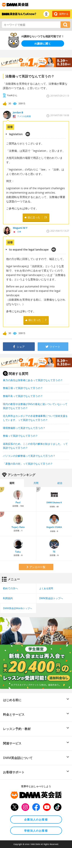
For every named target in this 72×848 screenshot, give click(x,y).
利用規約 (8, 598)
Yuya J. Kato (18, 527)
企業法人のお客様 (36, 819)
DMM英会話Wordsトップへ (17, 608)
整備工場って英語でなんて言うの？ (23, 388)
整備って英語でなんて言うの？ (20, 435)
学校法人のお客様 (36, 830)
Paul (18, 502)
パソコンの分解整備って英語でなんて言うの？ (29, 456)
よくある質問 (46, 588)
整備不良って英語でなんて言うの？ (23, 396)
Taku (18, 551)
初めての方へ (10, 588)
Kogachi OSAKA (54, 527)
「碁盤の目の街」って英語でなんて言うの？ (28, 463)
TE (54, 551)
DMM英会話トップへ (51, 598)
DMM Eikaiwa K (54, 502)
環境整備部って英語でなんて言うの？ (24, 428)
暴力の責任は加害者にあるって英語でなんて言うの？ (33, 380)
